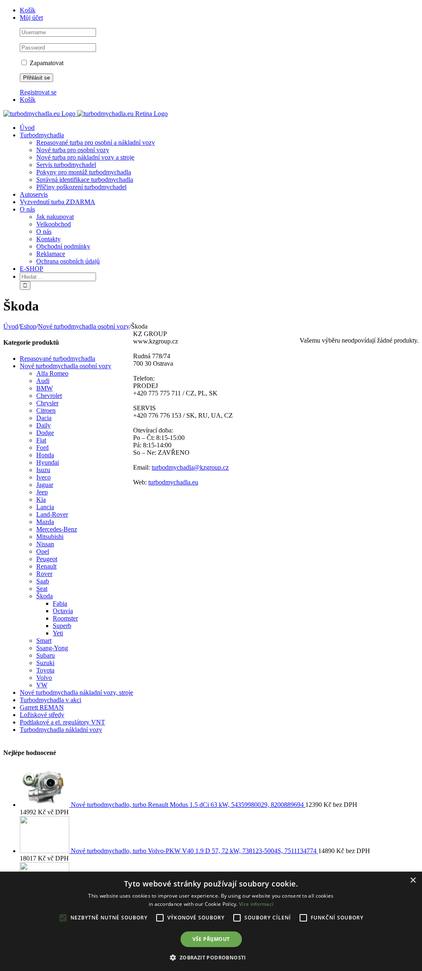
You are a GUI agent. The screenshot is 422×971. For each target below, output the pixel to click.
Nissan (45, 544)
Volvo (44, 677)
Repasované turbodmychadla (57, 358)
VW (41, 685)
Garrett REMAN (42, 707)
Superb (62, 625)
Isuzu (43, 469)
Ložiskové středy (42, 714)
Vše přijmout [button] (211, 939)
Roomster (65, 618)
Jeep (42, 492)
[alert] (211, 921)
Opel (42, 551)
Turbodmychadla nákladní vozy (61, 729)
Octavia (63, 610)
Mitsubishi (49, 536)
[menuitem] (219, 10)
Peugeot (46, 558)
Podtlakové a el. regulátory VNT (62, 722)
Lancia (45, 506)
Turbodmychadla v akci (50, 699)
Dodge (45, 432)
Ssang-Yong (52, 647)
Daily (43, 425)
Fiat (41, 440)
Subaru (45, 655)
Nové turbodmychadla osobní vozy (65, 365)
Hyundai (47, 462)
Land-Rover (52, 514)
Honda (45, 454)
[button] (211, 957)
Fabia (60, 603)
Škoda (44, 596)
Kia (41, 499)
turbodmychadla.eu (173, 482)
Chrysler (47, 403)
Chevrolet (49, 395)
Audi (42, 380)
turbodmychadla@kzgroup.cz (190, 467)
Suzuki (45, 662)
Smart (44, 640)
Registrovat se (38, 92)
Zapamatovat (45, 62)
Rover (44, 573)
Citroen (46, 410)
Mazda (45, 521)
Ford (42, 447)
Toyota (45, 670)
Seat (41, 588)
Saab (42, 581)
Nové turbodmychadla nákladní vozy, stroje (76, 692)
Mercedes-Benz (56, 529)
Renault (46, 566)
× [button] (413, 880)
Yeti (58, 633)
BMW (44, 388)
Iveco (43, 477)
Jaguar (44, 484)
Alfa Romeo (52, 373)
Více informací (256, 904)
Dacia (44, 417)
